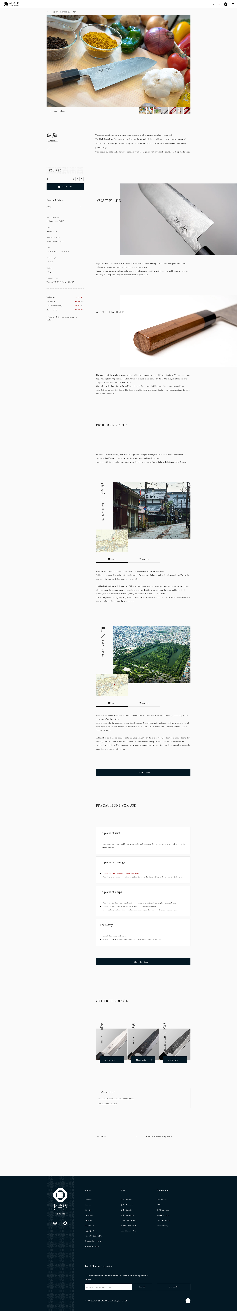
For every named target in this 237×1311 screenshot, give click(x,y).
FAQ (49, 206)
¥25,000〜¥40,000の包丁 (62, 12)
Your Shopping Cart (129, 1231)
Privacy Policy (162, 1225)
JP (214, 4)
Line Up (88, 1210)
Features (144, 559)
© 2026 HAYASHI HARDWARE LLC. (106, 1300)
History (112, 559)
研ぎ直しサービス (163, 1210)
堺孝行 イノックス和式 (128, 1225)
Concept (88, 1199)
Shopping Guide (163, 1215)
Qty (48, 178)
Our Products (101, 1136)
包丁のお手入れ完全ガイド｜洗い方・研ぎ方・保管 (116, 1098)
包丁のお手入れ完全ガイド (94, 1241)
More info (110, 1059)
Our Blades (89, 1215)
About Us (88, 1220)
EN (219, 4)
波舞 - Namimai (127, 1205)
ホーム (49, 12)
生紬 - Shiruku (126, 1199)
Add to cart (67, 187)
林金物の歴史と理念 (92, 1246)
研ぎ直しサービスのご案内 (108, 1103)
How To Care (141, 961)
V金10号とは (89, 1231)
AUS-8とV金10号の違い (93, 1236)
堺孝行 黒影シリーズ (128, 1220)
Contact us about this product (159, 1136)
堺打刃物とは (89, 1225)
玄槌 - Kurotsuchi (127, 1215)
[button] (142, 110)
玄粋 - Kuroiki (126, 1210)
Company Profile (163, 1220)
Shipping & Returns (55, 199)
